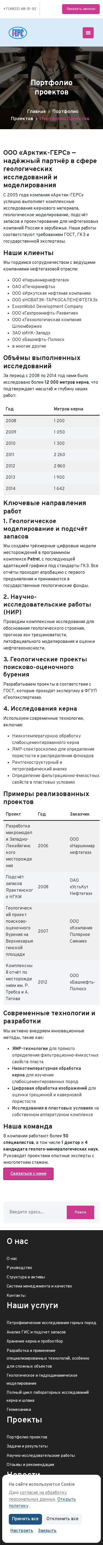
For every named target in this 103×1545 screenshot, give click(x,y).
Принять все (25, 1519)
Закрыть (47, 1531)
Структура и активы (26, 1277)
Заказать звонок (80, 9)
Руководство (19, 1268)
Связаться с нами (28, 1173)
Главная (36, 112)
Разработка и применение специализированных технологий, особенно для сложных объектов (48, 1358)
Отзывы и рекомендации (30, 1465)
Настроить (21, 1531)
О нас (12, 1259)
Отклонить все (62, 1519)
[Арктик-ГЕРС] (17, 33)
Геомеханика (19, 1410)
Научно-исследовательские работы (41, 1456)
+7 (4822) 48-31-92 (19, 9)
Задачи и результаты (27, 1446)
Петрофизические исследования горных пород (51, 1323)
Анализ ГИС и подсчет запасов (36, 1332)
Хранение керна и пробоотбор (35, 1341)
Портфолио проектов (27, 1437)
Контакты (16, 1295)
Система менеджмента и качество (39, 1286)
